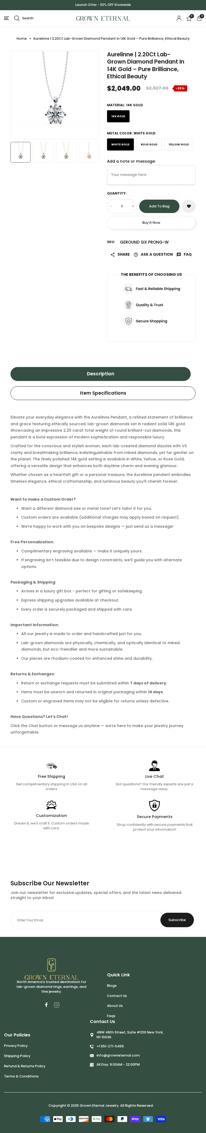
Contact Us (117, 995)
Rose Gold (149, 144)
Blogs (112, 985)
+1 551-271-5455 (110, 1046)
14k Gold (118, 116)
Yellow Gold (179, 144)
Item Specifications (103, 393)
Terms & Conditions (21, 1076)
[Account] (179, 18)
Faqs (111, 1016)
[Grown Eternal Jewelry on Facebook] (46, 1004)
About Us (115, 1005)
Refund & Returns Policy (24, 1066)
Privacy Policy (16, 1045)
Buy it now (151, 222)
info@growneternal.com (118, 1055)
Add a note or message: (131, 161)
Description (100, 374)
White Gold (120, 144)
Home (22, 38)
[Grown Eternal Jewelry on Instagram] (57, 1005)
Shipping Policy (17, 1056)
